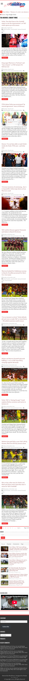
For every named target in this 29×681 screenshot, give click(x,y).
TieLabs (25, 676)
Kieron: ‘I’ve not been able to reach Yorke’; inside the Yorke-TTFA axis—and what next (14, 146)
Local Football (14, 29)
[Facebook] (12, 677)
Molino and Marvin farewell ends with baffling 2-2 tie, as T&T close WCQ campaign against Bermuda (13, 360)
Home (3, 14)
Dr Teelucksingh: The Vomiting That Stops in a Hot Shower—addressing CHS (17, 569)
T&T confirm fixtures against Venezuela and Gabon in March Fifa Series (14, 231)
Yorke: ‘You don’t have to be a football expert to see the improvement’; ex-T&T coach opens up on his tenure (14, 23)
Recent (3, 544)
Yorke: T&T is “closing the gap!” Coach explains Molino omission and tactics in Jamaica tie (14, 402)
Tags (22, 544)
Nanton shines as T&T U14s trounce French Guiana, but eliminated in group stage (16, 582)
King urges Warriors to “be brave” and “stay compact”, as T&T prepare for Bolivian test (13, 65)
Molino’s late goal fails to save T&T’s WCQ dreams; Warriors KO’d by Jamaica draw (14, 442)
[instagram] (17, 677)
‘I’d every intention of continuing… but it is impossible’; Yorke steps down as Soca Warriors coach (14, 189)
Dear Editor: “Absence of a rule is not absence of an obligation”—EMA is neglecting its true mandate (18, 562)
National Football (22, 29)
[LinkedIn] (15, 677)
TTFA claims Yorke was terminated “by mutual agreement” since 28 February (13, 105)
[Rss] (11, 677)
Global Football (6, 29)
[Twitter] (14, 677)
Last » (19, 528)
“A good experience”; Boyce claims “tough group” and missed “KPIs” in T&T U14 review (18, 576)
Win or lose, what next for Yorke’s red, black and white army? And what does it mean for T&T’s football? (14, 484)
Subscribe (5, 626)
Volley (3, 31)
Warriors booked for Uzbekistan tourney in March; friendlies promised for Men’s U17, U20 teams (14, 273)
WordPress (12, 676)
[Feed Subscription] (28, 18)
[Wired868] (14, 4)
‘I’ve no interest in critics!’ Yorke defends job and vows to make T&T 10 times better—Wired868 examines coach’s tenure (14, 319)
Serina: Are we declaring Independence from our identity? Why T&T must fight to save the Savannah (13, 647)
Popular (9, 544)
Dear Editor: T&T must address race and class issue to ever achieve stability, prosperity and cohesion (18, 548)
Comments (16, 544)
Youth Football (8, 280)
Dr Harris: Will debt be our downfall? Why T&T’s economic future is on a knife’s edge (13, 656)
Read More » (5, 57)
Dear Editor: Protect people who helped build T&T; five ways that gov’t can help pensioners (18, 555)
